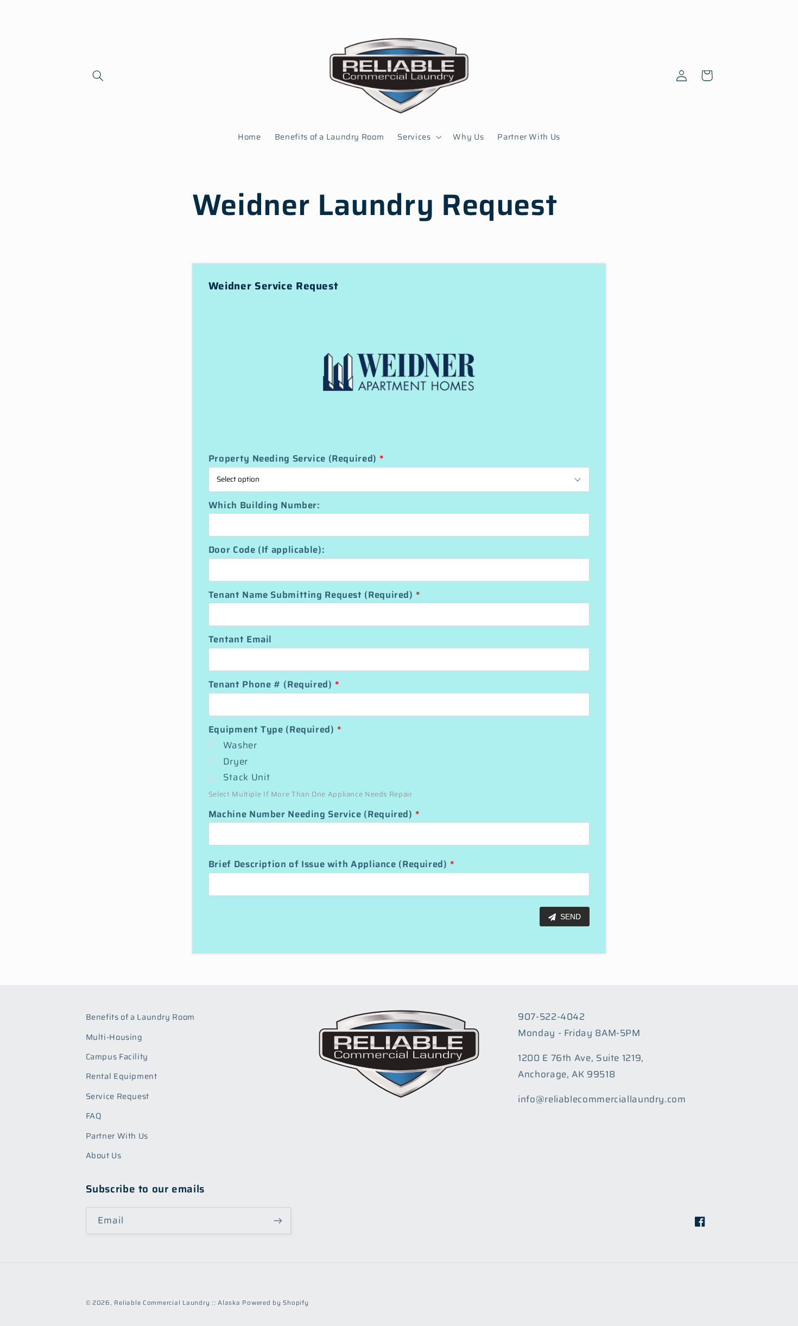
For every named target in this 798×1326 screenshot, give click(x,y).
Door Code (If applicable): (266, 549)
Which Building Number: (264, 505)
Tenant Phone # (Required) (270, 684)
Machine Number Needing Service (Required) (310, 814)
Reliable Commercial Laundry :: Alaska (177, 1303)
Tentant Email (240, 639)
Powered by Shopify (275, 1303)
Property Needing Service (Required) (292, 458)
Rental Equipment (121, 1076)
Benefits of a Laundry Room (140, 1017)
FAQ (94, 1115)
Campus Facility (117, 1056)
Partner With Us (117, 1135)
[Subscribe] (277, 1220)
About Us (104, 1155)
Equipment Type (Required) (271, 729)
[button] (98, 75)
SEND (569, 916)
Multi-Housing (114, 1037)
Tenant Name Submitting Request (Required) (310, 595)
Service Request (117, 1096)
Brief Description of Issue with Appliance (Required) (327, 864)
